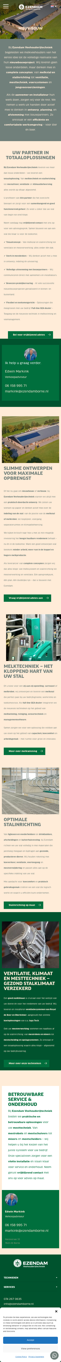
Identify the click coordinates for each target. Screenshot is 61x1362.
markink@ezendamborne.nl (26, 391)
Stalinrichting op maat (22, 905)
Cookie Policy (21, 1357)
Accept (30, 1340)
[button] (56, 1311)
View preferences (30, 1349)
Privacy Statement (36, 1357)
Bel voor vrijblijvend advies (29, 335)
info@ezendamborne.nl (19, 1304)
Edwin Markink (17, 371)
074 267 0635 (12, 1299)
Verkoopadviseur (16, 377)
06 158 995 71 (16, 386)
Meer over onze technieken (25, 1063)
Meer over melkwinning (23, 751)
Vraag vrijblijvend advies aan (26, 598)
